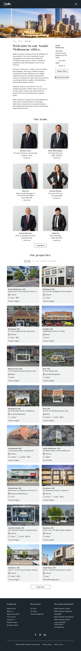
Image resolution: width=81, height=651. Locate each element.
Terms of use (58, 644)
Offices (20, 41)
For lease (34, 611)
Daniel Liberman (25, 233)
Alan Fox (25, 191)
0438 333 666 (26, 238)
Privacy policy (47, 644)
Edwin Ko (55, 233)
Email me (26, 158)
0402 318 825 (56, 155)
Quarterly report (12, 625)
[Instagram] (40, 634)
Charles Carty (25, 151)
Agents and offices (13, 614)
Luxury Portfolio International (60, 623)
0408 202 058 (56, 238)
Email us (61, 66)
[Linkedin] (45, 634)
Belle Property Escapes (62, 608)
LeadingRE (57, 614)
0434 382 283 (26, 198)
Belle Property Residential (63, 611)
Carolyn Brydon (55, 191)
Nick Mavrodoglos (55, 151)
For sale (33, 608)
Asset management (37, 614)
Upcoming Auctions (62, 77)
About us (10, 611)
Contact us (11, 620)
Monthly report (12, 622)
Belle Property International (64, 617)
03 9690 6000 (60, 62)
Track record (11, 617)
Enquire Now (62, 71)
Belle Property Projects (62, 620)
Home (14, 41)
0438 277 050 (26, 155)
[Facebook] (35, 634)
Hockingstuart (59, 627)
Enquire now (11, 608)
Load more (40, 587)
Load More (40, 245)
